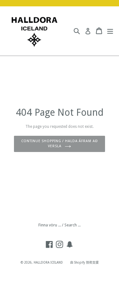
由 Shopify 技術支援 (84, 262)
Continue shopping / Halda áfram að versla (59, 143)
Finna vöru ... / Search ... (59, 225)
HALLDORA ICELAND (48, 262)
